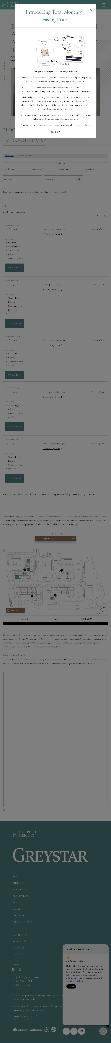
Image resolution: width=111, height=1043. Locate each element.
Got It (55, 132)
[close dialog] (90, 10)
